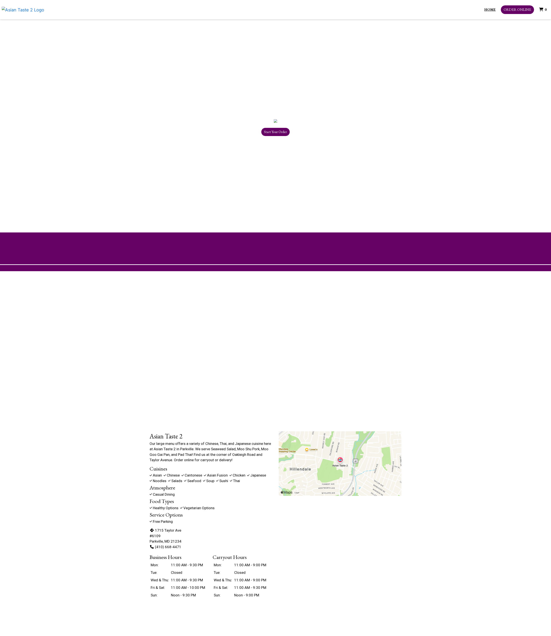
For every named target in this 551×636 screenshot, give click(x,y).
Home (490, 9)
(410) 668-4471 (168, 547)
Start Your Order (275, 132)
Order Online (517, 9)
